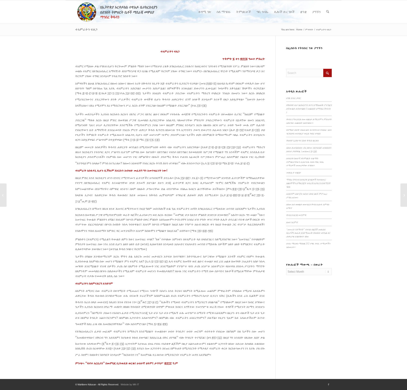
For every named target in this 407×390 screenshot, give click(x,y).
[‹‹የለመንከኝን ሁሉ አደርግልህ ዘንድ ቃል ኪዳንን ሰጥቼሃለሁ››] (3, 195)
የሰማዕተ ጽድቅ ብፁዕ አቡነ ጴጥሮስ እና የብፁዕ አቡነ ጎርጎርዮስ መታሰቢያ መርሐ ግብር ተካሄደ (309, 131)
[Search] (327, 12)
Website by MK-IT (130, 384)
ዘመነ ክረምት (292, 222)
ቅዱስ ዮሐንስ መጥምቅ (296, 215)
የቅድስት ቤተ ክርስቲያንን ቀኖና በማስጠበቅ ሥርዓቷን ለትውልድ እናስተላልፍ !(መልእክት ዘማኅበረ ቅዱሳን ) (309, 108)
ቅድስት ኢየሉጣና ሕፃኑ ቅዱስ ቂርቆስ (302, 140)
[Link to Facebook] (328, 384)
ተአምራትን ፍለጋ (86, 29)
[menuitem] (204, 12)
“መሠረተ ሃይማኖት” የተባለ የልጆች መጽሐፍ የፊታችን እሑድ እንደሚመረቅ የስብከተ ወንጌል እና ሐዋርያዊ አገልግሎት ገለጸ (308, 233)
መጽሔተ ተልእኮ (293, 172)
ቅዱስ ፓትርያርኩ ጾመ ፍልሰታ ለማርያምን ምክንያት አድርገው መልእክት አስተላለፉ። (309, 121)
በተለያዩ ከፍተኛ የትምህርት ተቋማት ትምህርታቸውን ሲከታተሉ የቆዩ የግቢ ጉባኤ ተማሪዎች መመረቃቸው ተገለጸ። (305, 162)
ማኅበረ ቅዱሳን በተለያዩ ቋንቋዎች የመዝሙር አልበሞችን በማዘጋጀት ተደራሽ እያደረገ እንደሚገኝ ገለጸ (308, 183)
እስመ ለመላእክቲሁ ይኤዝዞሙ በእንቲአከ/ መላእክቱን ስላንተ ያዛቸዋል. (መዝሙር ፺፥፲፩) (308, 149)
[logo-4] (123, 12)
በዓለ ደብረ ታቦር (293, 98)
